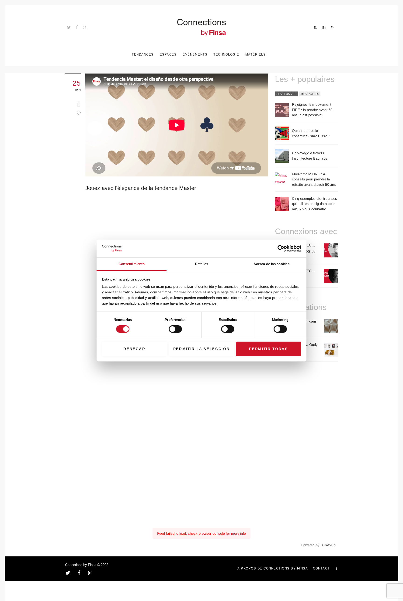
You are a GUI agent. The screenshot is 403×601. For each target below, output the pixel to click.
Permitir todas (268, 349)
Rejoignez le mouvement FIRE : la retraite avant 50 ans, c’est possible (312, 109)
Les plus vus (286, 94)
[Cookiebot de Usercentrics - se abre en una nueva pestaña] (281, 248)
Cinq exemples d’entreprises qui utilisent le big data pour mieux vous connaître (314, 204)
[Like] (79, 113)
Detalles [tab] (201, 264)
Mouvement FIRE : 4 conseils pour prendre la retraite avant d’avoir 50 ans (314, 179)
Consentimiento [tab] (131, 264)
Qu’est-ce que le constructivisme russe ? (311, 133)
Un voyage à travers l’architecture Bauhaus (309, 155)
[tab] (286, 94)
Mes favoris (310, 94)
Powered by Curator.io (318, 545)
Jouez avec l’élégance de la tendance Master (140, 188)
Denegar (134, 349)
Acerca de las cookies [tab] (271, 264)
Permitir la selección (201, 349)
